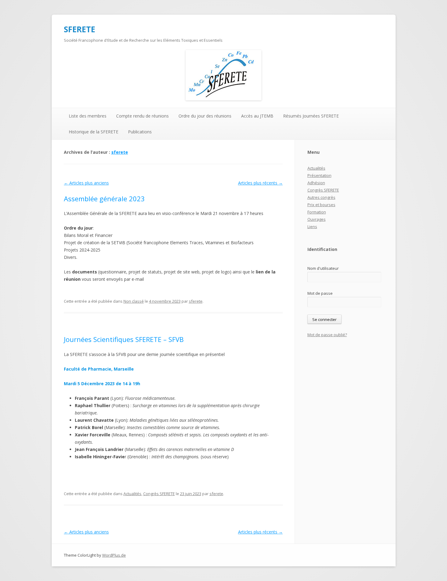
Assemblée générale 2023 (104, 198)
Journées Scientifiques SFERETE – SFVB (124, 339)
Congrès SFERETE (159, 493)
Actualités (132, 493)
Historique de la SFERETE (93, 132)
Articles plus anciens (86, 183)
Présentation (319, 175)
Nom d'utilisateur (323, 268)
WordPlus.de (114, 555)
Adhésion (316, 182)
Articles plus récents (260, 183)
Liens (312, 226)
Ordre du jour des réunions (204, 116)
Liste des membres (87, 116)
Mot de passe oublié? (327, 334)
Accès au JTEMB (257, 116)
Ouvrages (316, 219)
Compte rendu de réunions (142, 116)
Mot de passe (320, 293)
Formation (316, 212)
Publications (140, 132)
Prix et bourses (321, 204)
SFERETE (79, 29)
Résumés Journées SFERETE (311, 116)
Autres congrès (321, 197)
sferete (119, 152)
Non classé (133, 301)
